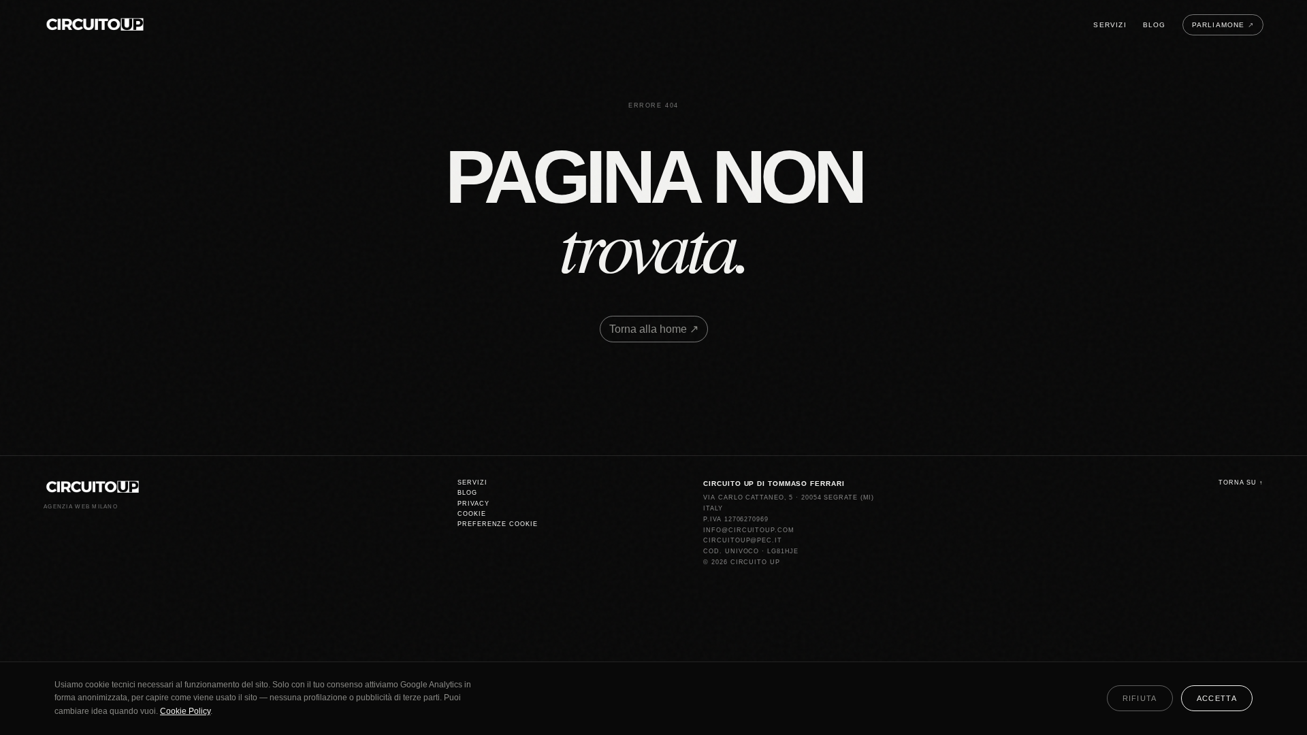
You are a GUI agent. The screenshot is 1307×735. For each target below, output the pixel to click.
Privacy (473, 503)
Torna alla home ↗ (653, 329)
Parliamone (1223, 25)
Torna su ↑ (1241, 482)
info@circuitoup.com (748, 530)
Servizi (1109, 25)
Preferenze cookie (497, 524)
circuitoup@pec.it (742, 540)
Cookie (471, 513)
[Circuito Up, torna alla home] (95, 25)
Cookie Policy (185, 711)
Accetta (1217, 698)
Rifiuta (1140, 698)
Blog (1154, 25)
